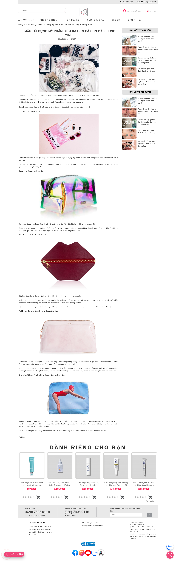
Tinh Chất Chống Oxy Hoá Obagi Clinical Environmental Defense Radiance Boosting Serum (60, 484)
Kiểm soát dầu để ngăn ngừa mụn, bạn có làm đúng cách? (147, 81)
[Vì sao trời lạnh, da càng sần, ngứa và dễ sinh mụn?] (129, 44)
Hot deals (72, 20)
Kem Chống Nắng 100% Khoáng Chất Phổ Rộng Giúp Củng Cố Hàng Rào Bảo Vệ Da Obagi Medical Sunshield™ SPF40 (116, 484)
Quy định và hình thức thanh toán (40, 526)
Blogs (116, 20)
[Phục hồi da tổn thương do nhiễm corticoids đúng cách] (129, 55)
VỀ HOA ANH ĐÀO (126, 2)
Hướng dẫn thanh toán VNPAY (92, 526)
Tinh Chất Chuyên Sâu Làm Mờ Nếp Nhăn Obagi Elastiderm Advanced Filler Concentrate (144, 484)
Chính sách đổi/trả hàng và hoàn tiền (41, 532)
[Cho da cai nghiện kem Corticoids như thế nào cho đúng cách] (129, 66)
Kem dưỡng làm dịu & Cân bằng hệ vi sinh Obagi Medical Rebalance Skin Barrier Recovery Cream (88, 484)
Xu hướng (32, 24)
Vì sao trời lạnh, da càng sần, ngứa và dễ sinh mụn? (147, 38)
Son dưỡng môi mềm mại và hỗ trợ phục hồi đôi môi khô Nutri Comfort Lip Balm (32, 484)
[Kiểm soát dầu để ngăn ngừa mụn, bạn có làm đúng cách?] (129, 87)
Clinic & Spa (95, 20)
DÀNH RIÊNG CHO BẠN (88, 447)
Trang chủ (22, 24)
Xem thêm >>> (152, 501)
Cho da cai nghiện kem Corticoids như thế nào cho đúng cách (147, 60)
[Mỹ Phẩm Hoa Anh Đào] (83, 15)
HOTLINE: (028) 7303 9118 (146, 2)
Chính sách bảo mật (35, 535)
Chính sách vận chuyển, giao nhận (40, 529)
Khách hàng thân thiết (90, 523)
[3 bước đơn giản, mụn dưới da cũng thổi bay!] (129, 76)
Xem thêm (32, 465)
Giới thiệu (135, 20)
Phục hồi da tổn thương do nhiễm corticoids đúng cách (148, 49)
